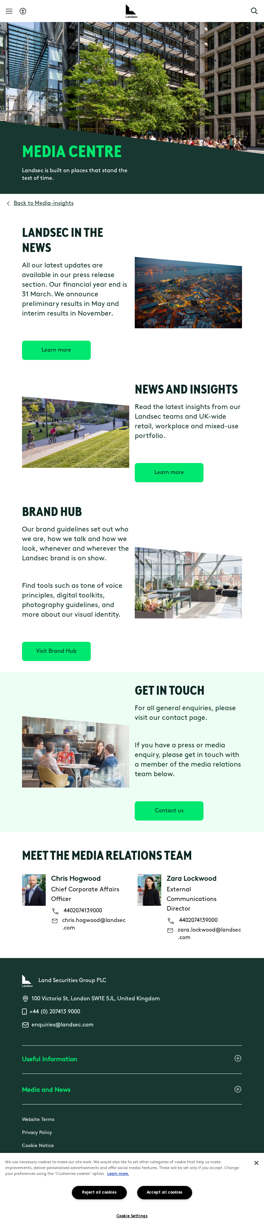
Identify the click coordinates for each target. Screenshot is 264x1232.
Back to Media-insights (44, 203)
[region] (132, 1192)
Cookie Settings (132, 1216)
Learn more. (118, 1174)
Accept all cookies (165, 1193)
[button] (254, 11)
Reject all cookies (99, 1193)
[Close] (256, 1162)
